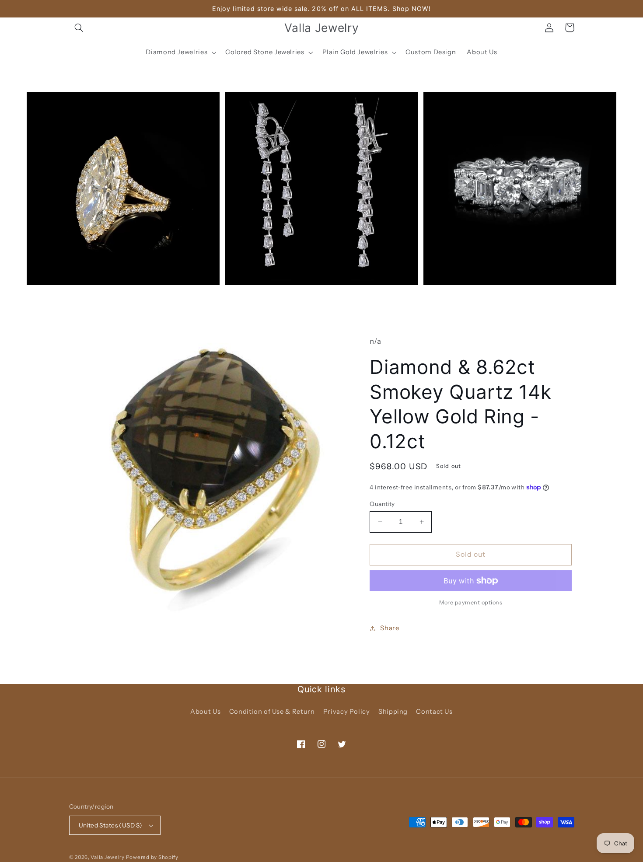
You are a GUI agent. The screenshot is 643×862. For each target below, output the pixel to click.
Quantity (382, 503)
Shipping (393, 711)
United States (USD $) (111, 825)
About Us (205, 711)
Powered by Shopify (152, 857)
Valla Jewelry (108, 857)
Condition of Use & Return (272, 711)
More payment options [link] (471, 602)
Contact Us (434, 711)
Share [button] (389, 628)
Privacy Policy (346, 711)
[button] (79, 27)
